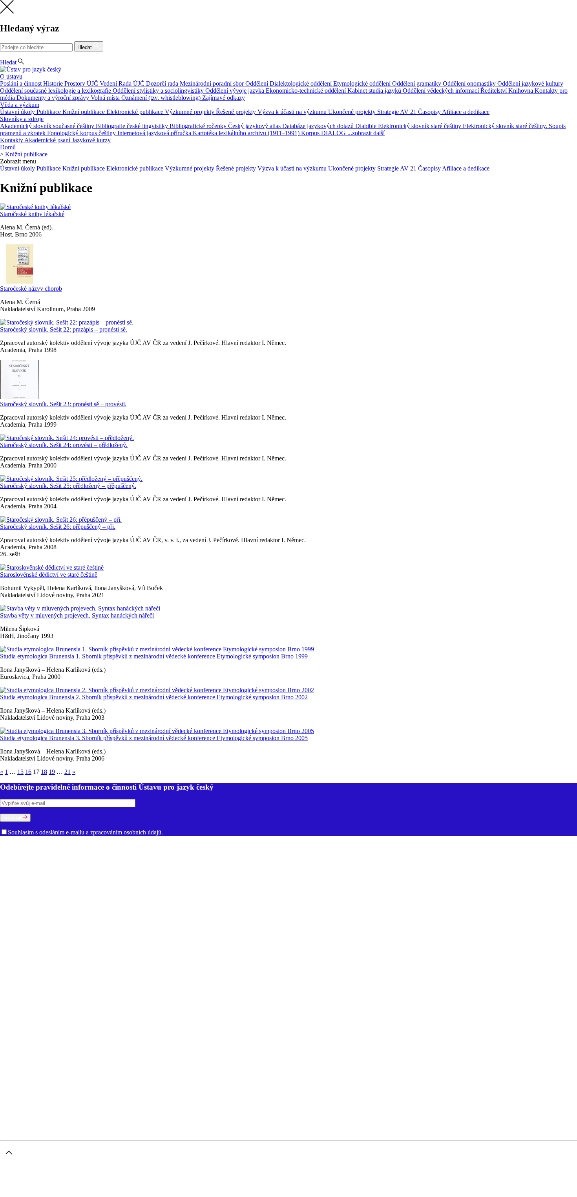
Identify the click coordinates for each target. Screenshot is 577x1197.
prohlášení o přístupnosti (104, 1193)
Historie (53, 83)
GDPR (24, 940)
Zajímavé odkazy (223, 97)
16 (28, 771)
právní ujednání (53, 1193)
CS (5, 55)
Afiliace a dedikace (465, 111)
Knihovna (521, 90)
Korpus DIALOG (324, 133)
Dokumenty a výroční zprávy (53, 97)
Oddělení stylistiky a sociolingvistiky (159, 90)
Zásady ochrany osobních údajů (129, 1180)
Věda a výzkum (19, 104)
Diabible (366, 126)
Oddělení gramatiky (417, 83)
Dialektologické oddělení (301, 83)
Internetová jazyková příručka (155, 133)
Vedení (109, 83)
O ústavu (11, 76)
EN (18, 55)
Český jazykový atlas (255, 126)
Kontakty (12, 140)
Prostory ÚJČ (82, 83)
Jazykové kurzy (91, 140)
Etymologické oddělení (362, 83)
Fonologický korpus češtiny (82, 133)
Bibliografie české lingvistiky (133, 126)
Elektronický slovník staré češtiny (420, 126)
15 (20, 771)
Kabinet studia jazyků (375, 90)
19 (52, 771)
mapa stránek (16, 1193)
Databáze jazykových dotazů (318, 126)
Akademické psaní (48, 140)
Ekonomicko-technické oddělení (306, 90)
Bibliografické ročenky (199, 126)
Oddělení (257, 83)
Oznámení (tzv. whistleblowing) (161, 97)
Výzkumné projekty (190, 111)
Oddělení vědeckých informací (441, 90)
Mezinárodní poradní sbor (212, 83)
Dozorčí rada (163, 83)
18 (44, 771)
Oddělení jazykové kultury (530, 83)
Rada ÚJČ (132, 83)
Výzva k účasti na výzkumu (292, 111)
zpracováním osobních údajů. (126, 832)
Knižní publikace (84, 111)
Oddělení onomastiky (470, 83)
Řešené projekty (236, 111)
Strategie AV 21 (397, 111)
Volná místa (106, 97)
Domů (8, 147)
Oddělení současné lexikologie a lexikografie (56, 90)
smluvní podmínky (199, 1180)
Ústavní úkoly (18, 111)
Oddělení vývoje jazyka (235, 90)
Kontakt (26, 954)
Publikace (49, 111)
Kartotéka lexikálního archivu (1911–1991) (247, 133)
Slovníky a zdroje (22, 118)
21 (67, 771)
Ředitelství (494, 90)
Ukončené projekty (352, 111)
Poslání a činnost (21, 83)
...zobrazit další (366, 133)
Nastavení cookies (38, 947)
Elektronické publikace (135, 111)
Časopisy (430, 111)
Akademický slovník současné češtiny (48, 126)
